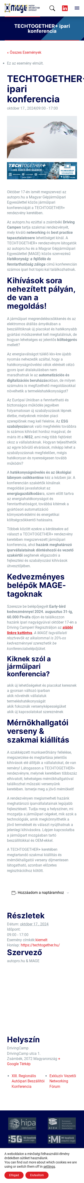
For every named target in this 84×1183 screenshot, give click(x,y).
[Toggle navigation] (77, 8)
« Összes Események (24, 52)
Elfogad (14, 1175)
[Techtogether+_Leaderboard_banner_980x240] (42, 170)
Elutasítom (37, 1175)
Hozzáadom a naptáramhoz (41, 892)
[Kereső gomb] (52, 8)
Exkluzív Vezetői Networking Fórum (62, 1081)
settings (49, 1166)
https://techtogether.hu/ (40, 945)
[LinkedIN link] (65, 8)
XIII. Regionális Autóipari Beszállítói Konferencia (28, 1081)
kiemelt (41, 940)
